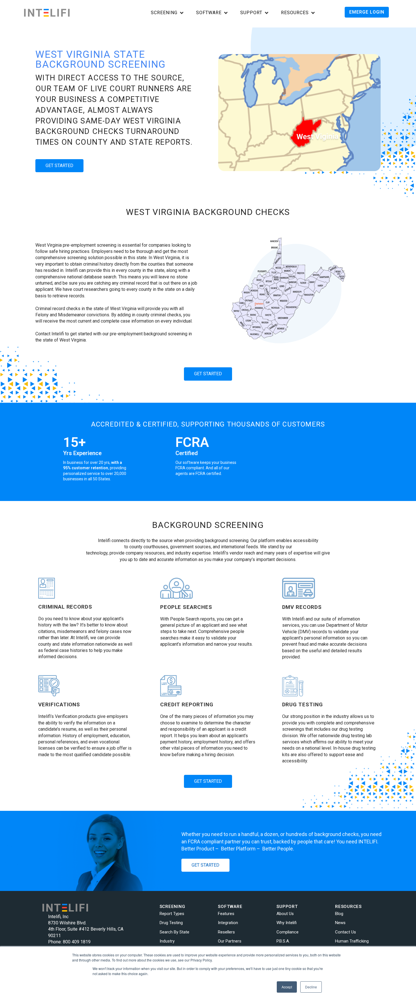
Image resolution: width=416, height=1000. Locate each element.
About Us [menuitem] (285, 913)
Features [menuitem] (226, 913)
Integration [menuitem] (228, 922)
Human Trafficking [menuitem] (352, 941)
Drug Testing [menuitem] (171, 922)
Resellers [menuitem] (226, 932)
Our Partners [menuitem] (229, 941)
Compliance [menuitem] (287, 932)
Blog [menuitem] (339, 913)
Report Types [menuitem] (172, 913)
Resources (295, 12)
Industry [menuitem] (167, 941)
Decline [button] (311, 986)
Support (251, 12)
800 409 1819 (77, 941)
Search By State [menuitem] (174, 932)
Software (209, 12)
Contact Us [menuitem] (345, 932)
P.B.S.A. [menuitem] (283, 941)
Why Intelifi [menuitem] (286, 922)
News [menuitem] (340, 922)
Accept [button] (287, 986)
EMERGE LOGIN (366, 12)
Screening (164, 12)
